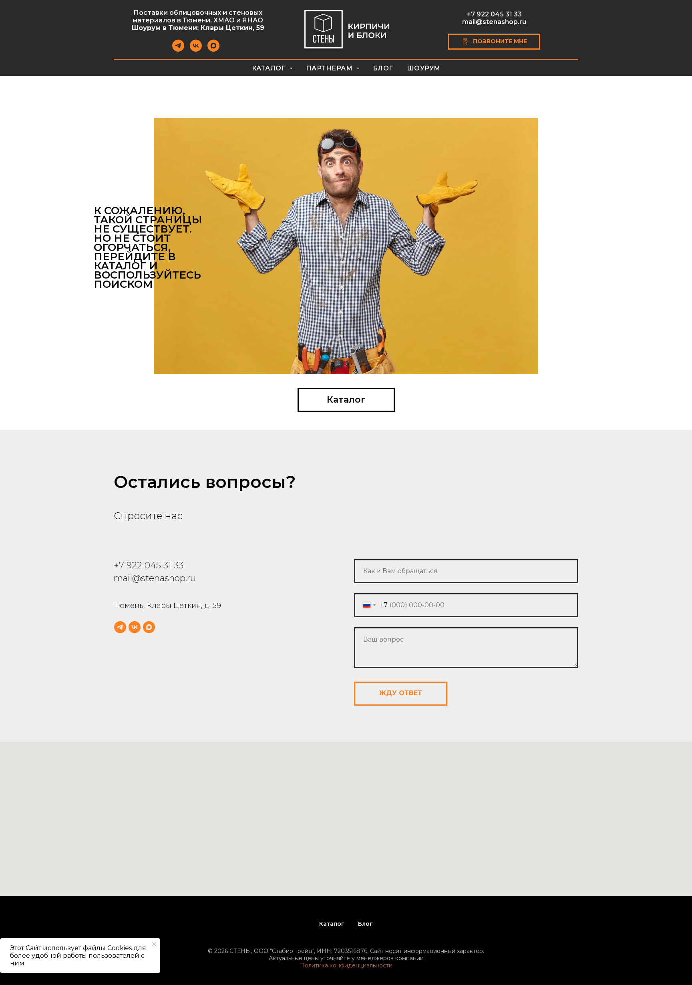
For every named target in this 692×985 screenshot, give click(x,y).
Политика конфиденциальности (346, 965)
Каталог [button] (270, 68)
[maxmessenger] (213, 49)
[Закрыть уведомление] (154, 944)
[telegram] (178, 49)
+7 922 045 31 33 (494, 14)
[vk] (196, 49)
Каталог (331, 923)
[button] (494, 42)
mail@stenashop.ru (494, 22)
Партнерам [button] (330, 68)
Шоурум (424, 68)
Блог (383, 68)
